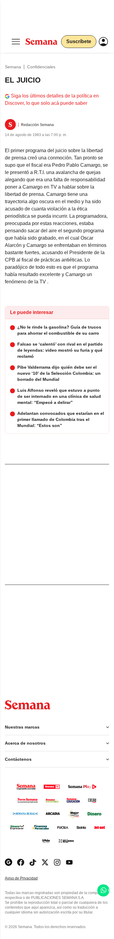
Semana (13, 66)
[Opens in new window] (20, 862)
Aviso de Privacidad (27, 878)
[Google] (8, 862)
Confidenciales (41, 66)
